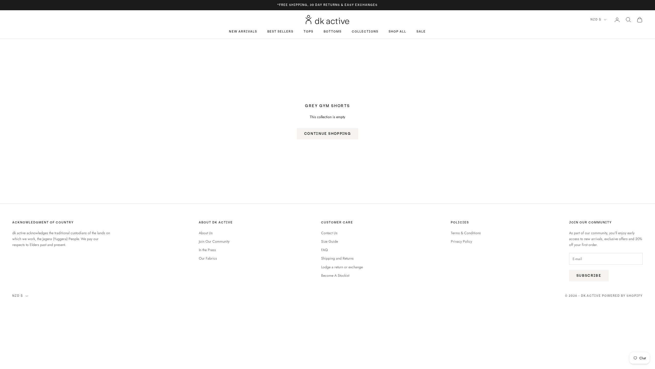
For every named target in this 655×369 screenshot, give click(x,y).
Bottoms (333, 32)
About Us (206, 232)
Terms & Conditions (466, 232)
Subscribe (588, 275)
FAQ (324, 249)
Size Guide (329, 241)
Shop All (397, 32)
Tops (308, 32)
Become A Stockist (335, 275)
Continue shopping (327, 133)
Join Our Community (214, 241)
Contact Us (329, 232)
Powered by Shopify (622, 296)
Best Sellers (280, 32)
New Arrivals (243, 32)
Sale (421, 32)
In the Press (207, 249)
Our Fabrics (208, 258)
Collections (365, 32)
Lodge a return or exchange (342, 267)
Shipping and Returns (337, 258)
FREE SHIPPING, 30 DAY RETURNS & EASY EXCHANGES (328, 5)
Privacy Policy (461, 241)
